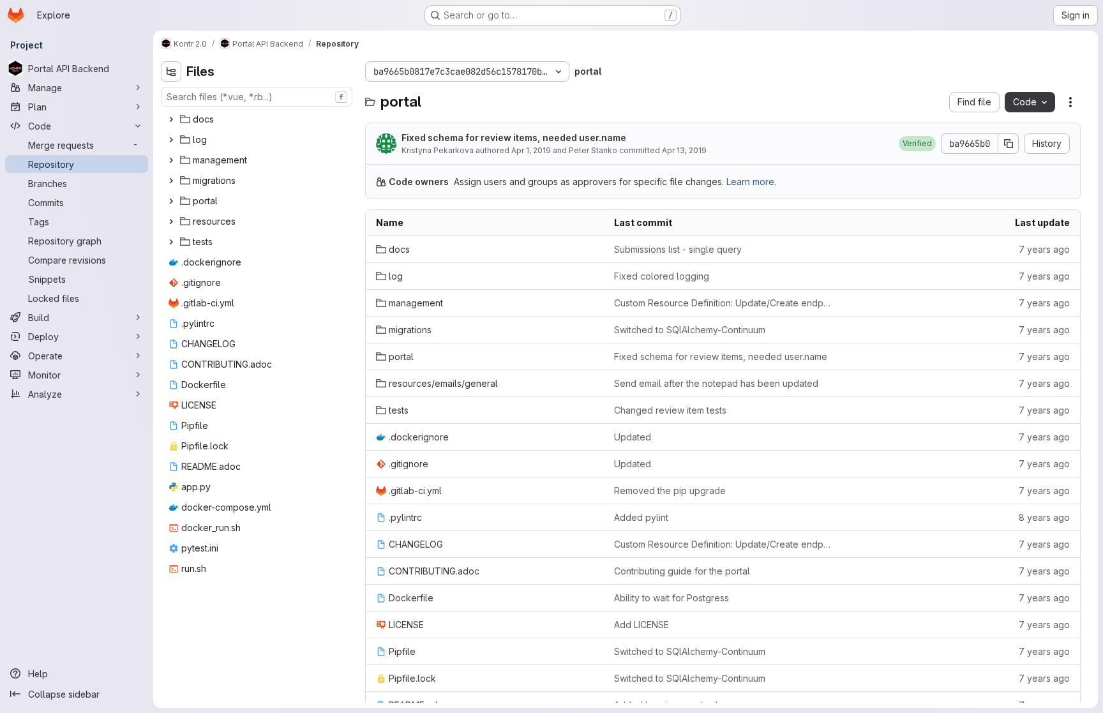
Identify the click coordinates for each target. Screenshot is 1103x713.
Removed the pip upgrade (670, 490)
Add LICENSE (641, 624)
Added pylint (641, 517)
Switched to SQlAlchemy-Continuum (689, 329)
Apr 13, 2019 (684, 150)
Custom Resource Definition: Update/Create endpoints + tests (723, 302)
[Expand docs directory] (171, 119)
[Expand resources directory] (171, 221)
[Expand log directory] (171, 139)
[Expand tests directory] (171, 242)
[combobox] (256, 97)
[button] (917, 143)
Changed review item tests (670, 410)
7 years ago (1044, 249)
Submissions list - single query (678, 249)
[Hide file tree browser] (171, 71)
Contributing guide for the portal (682, 571)
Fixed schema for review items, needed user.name (513, 137)
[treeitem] (257, 119)
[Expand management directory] (171, 160)
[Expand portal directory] (171, 201)
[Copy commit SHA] (1008, 143)
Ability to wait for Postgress (671, 597)
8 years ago (1044, 517)
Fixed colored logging (661, 276)
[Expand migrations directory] (171, 180)
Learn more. (751, 181)
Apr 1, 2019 (531, 150)
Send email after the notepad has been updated (716, 383)
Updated (632, 437)
